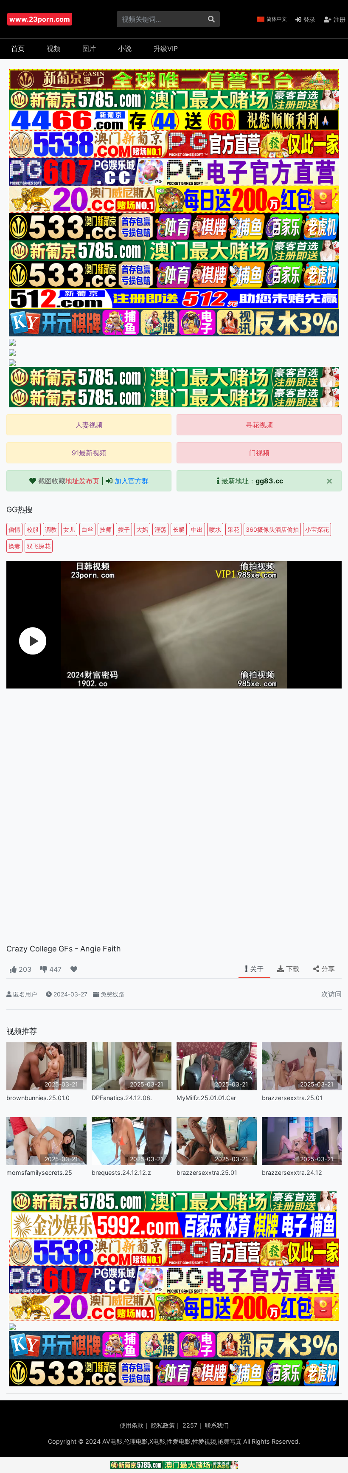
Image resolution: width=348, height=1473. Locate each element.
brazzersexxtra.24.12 (292, 1172)
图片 (89, 48)
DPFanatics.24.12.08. (122, 1097)
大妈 (142, 529)
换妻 (14, 546)
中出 (197, 529)
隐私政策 (163, 1425)
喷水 (215, 529)
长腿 (179, 529)
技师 (106, 529)
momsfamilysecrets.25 (39, 1172)
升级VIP (166, 48)
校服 (33, 529)
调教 (51, 529)
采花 (233, 529)
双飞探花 (39, 546)
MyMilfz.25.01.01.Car (206, 1097)
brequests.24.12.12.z (121, 1172)
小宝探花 (317, 529)
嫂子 (124, 529)
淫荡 (160, 529)
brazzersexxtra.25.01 (292, 1097)
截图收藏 (68, 481)
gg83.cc (269, 481)
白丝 (87, 529)
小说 (125, 48)
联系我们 (217, 1425)
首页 (18, 48)
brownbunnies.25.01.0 (38, 1097)
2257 (189, 1425)
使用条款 (131, 1425)
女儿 (69, 529)
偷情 (14, 529)
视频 (53, 48)
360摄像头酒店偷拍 (272, 529)
